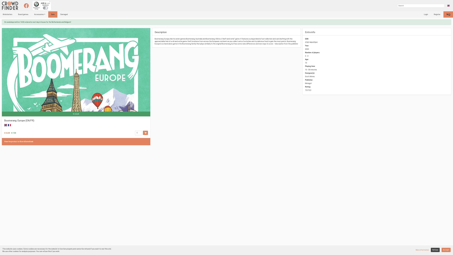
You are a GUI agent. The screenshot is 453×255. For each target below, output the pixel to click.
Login (426, 14)
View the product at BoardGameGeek (18, 141)
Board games (23, 14)
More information (422, 250)
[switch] (45, 7)
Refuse (435, 250)
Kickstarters (7, 14)
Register (437, 14)
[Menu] (49, 2)
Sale (53, 14)
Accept (446, 250)
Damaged (64, 14)
